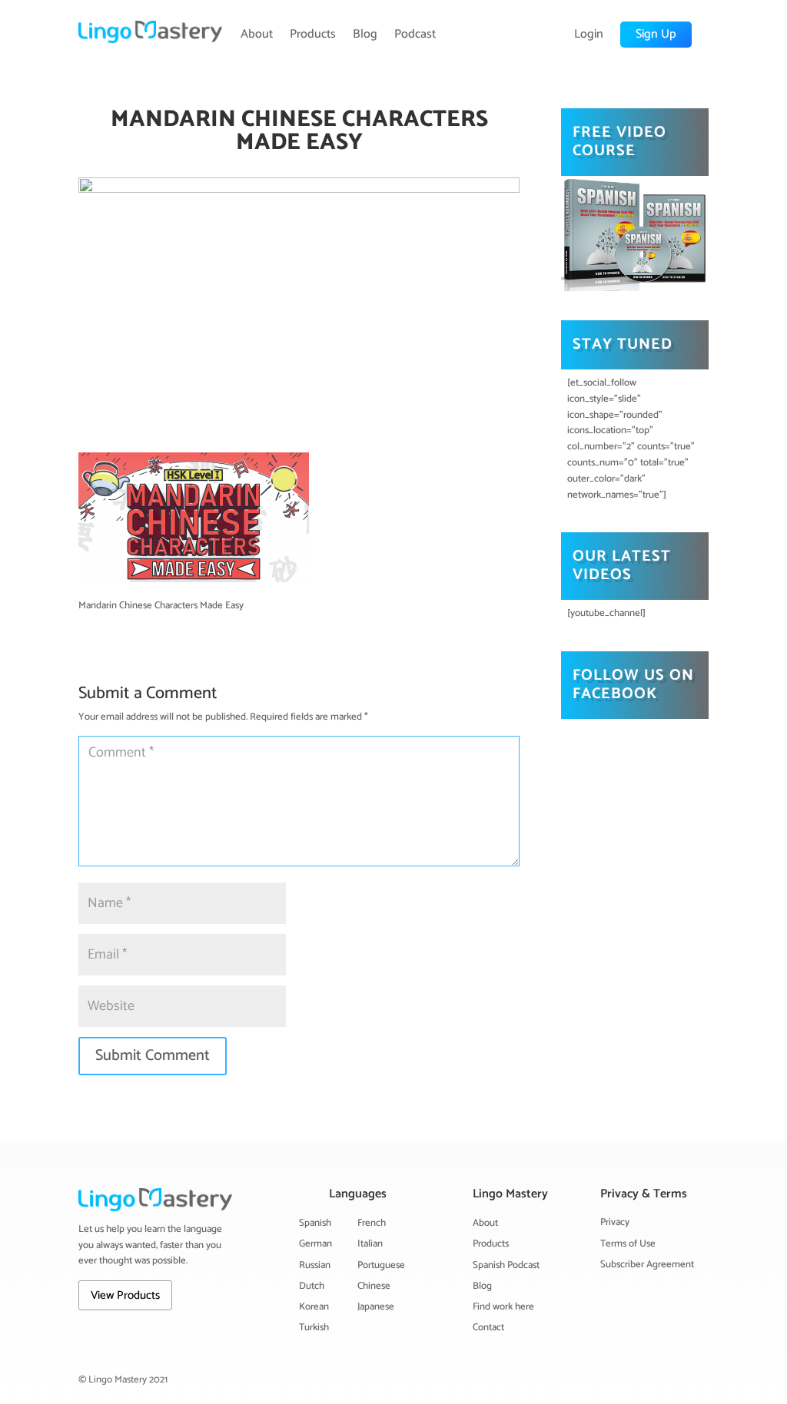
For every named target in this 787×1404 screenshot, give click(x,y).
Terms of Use (628, 1244)
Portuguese (381, 1265)
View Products (125, 1295)
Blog (365, 34)
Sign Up (656, 34)
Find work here (503, 1307)
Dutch (311, 1286)
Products (313, 34)
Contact (488, 1328)
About (257, 34)
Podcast (415, 34)
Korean (314, 1307)
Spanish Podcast (506, 1265)
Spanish (315, 1223)
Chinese (373, 1286)
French (371, 1223)
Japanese (375, 1307)
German (315, 1244)
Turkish (314, 1328)
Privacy (614, 1222)
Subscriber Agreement (647, 1265)
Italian (370, 1244)
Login (588, 34)
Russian (314, 1265)
